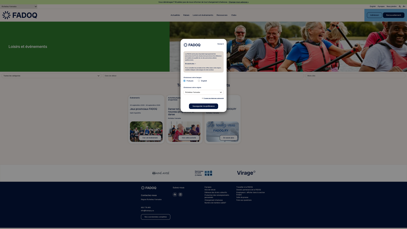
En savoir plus (189, 63)
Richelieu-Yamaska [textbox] (192, 92)
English (204, 81)
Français (190, 81)
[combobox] (203, 92)
